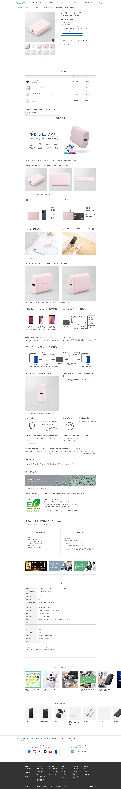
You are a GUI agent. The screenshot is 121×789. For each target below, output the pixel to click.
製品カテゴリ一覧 (28, 768)
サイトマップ (33, 786)
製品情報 (22, 7)
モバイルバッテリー (38, 7)
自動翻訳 (64, 786)
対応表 (64, 40)
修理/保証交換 (62, 773)
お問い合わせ (62, 771)
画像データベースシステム (53, 774)
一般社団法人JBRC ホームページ (32, 467)
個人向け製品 (31, 2)
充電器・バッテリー (29, 7)
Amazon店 (74, 777)
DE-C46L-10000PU (36, 93)
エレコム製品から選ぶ (40, 777)
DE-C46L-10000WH (36, 99)
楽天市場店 (74, 773)
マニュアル (71, 40)
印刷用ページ (65, 44)
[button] (39, 766)
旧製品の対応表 (39, 780)
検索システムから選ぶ (40, 779)
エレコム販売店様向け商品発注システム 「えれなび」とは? (72, 35)
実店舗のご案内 (75, 768)
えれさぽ (62, 770)
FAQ (78, 40)
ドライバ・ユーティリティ (53, 768)
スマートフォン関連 (29, 738)
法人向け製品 (39, 2)
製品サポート (62, 768)
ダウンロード (59, 2)
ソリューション (27, 774)
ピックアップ (39, 770)
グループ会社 (86, 770)
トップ (17, 7)
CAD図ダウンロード (52, 776)
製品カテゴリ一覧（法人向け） (30, 770)
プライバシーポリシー (44, 786)
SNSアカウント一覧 (27, 786)
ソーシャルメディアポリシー (53, 786)
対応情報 (52, 2)
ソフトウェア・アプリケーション (54, 771)
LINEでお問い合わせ (63, 777)
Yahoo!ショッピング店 (76, 774)
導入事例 (26, 776)
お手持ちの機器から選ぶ (41, 776)
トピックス (46, 2)
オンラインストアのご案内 (77, 770)
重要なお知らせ (63, 774)
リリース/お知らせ (40, 768)
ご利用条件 (38, 786)
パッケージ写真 (86, 40)
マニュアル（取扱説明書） (53, 770)
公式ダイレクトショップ (76, 771)
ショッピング (66, 2)
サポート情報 (74, 2)
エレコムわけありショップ (77, 776)
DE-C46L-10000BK (36, 80)
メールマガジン (63, 776)
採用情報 (85, 771)
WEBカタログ (51, 773)
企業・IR (85, 768)
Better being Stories (40, 771)
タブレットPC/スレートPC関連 (31, 740)
